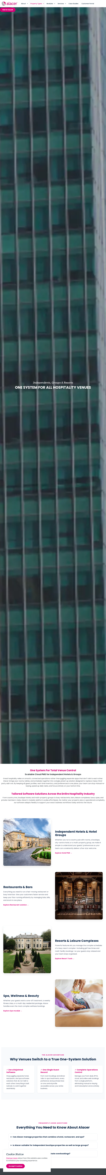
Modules (50, 4)
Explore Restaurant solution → (16, 905)
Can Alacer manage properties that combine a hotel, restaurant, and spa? (48, 1137)
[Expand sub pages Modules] (54, 3)
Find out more (11, 1158)
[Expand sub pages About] (27, 3)
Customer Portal (87, 4)
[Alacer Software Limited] (10, 4)
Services (61, 4)
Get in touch (7, 10)
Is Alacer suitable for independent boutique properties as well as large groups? (51, 1145)
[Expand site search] (18, 9)
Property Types (36, 4)
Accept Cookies (15, 1166)
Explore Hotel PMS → (63, 853)
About (23, 4)
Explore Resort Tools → (64, 958)
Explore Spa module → (12, 1011)
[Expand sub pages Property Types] (43, 3)
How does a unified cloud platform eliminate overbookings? (41, 1153)
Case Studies (73, 4)
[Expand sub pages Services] (65, 3)
